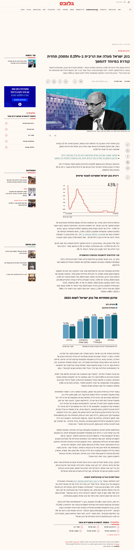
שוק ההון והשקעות (92, 10)
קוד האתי (76, 542)
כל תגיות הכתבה (114, 535)
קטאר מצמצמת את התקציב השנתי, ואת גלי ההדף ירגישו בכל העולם (16, 194)
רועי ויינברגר (118, 81)
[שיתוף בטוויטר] (48, 81)
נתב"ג (25, 200)
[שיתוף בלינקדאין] (128, 162)
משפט (72, 10)
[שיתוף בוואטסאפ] (54, 81)
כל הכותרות (103, 10)
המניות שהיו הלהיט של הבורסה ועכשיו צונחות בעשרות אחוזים (17, 181)
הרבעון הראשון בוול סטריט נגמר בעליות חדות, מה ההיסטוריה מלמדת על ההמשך (86, 158)
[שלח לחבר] (128, 168)
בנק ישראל (92, 527)
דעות (44, 10)
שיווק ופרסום (37, 10)
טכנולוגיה (65, 10)
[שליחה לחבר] (66, 81)
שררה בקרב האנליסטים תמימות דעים (87, 481)
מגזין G (29, 10)
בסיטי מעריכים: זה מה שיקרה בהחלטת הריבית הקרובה (17, 62)
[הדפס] (81, 81)
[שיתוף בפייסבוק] (60, 81)
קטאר (25, 189)
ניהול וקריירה (51, 10)
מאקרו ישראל (73, 531)
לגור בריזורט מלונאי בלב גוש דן (16, 274)
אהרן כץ (127, 81)
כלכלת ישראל (91, 531)
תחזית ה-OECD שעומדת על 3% (91, 234)
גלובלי (59, 10)
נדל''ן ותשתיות (80, 10)
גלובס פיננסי (112, 10)
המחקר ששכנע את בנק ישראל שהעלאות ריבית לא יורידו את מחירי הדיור (89, 155)
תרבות (23, 10)
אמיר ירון (77, 527)
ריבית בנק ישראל (124, 51)
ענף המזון (24, 177)
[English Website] (130, 9)
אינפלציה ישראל (110, 531)
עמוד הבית (127, 44)
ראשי (119, 10)
